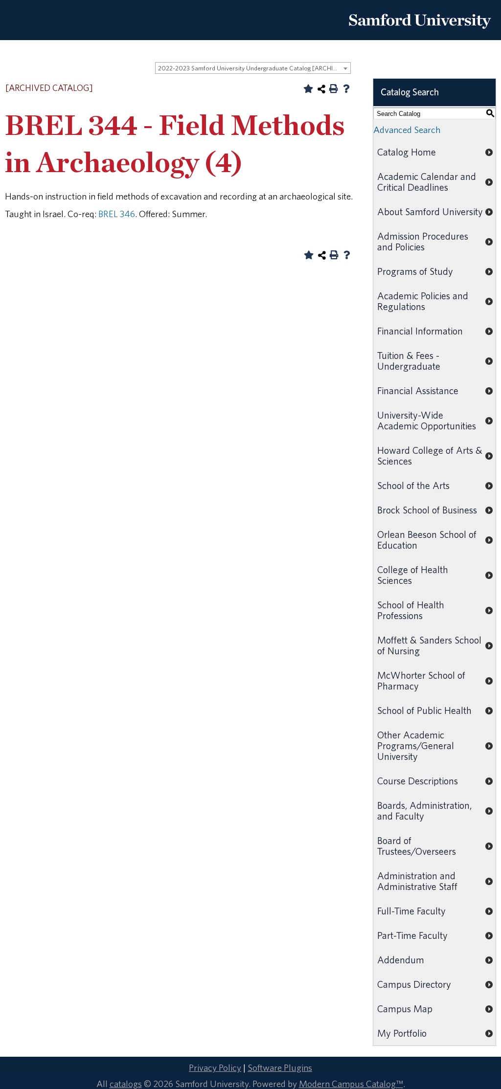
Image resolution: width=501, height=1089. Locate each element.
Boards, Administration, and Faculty (424, 811)
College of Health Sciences (412, 575)
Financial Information (420, 330)
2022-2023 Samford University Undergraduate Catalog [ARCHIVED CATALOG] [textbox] (254, 68)
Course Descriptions (417, 780)
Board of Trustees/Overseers (416, 846)
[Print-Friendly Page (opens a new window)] (334, 88)
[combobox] (253, 68)
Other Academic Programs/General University (415, 745)
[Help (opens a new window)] (346, 88)
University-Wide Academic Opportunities (426, 420)
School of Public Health (424, 710)
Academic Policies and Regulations (422, 301)
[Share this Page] (321, 89)
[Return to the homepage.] (419, 32)
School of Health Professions (410, 610)
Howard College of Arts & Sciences (429, 455)
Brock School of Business (427, 509)
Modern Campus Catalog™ (351, 1083)
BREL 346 (116, 213)
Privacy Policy (215, 1067)
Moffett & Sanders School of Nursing (429, 645)
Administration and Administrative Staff (417, 881)
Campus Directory (414, 984)
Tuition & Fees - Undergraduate (408, 361)
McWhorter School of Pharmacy (421, 680)
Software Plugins (280, 1067)
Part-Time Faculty (412, 935)
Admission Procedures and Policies (422, 241)
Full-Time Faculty (411, 910)
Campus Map (405, 1008)
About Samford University (430, 211)
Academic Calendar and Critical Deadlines (426, 182)
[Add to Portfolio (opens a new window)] (308, 88)
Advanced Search (406, 129)
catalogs (126, 1083)
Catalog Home (406, 151)
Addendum (400, 959)
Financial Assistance (417, 390)
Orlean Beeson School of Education (427, 540)
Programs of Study (415, 271)
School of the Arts (413, 485)
